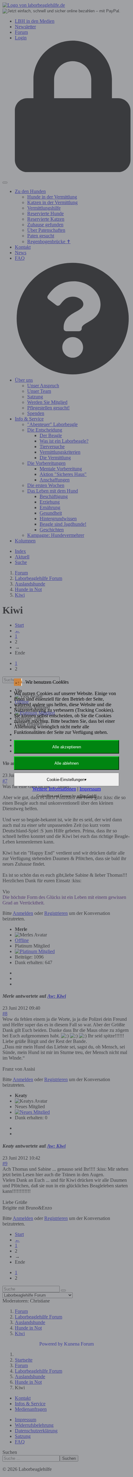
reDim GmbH (87, 796)
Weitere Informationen (54, 788)
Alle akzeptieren (66, 747)
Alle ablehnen (66, 763)
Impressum (90, 788)
